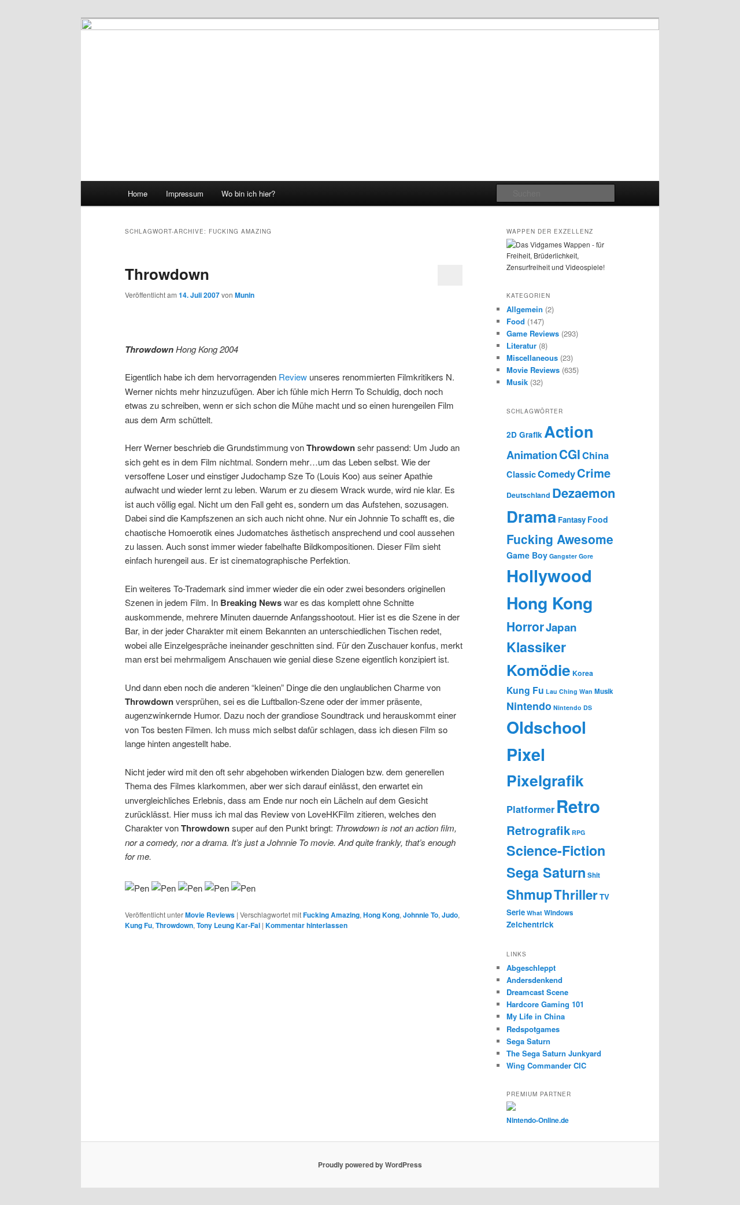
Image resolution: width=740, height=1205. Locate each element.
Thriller (576, 894)
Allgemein (524, 309)
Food (515, 321)
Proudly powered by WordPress (370, 1164)
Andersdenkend (534, 979)
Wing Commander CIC (546, 1065)
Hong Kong (381, 915)
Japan (561, 627)
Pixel (525, 754)
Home (137, 193)
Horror (525, 626)
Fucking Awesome (559, 539)
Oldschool (546, 727)
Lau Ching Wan (569, 691)
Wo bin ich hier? (248, 193)
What (534, 912)
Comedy (556, 473)
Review (293, 377)
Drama (531, 516)
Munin (244, 295)
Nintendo (529, 705)
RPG (578, 832)
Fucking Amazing (331, 915)
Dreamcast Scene (537, 991)
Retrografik (538, 830)
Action (569, 431)
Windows (558, 913)
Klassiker (536, 646)
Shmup (529, 894)
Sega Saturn (546, 872)
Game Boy (526, 555)
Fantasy (572, 519)
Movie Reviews (210, 915)
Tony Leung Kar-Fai (228, 925)
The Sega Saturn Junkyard (553, 1053)
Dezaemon (583, 492)
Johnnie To (420, 915)
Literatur (521, 345)
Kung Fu (138, 925)
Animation (531, 455)
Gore (586, 556)
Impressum (185, 193)
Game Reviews (532, 333)
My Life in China (535, 1016)
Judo (450, 915)
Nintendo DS (572, 707)
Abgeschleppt (531, 967)
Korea (582, 673)
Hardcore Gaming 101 (545, 1004)
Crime (593, 472)
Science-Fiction (555, 850)
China (595, 455)
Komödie (538, 670)
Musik (517, 381)
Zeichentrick (530, 924)
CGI (569, 454)
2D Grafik (524, 434)
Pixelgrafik (545, 780)
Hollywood (549, 575)
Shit (593, 875)
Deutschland (528, 495)
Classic (521, 474)
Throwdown (167, 273)
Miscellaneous (532, 357)
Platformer (530, 809)
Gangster (563, 556)
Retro (578, 806)
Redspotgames (533, 1028)
